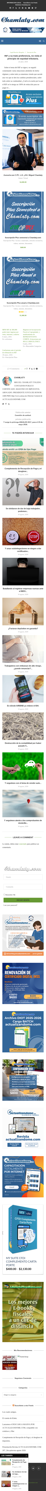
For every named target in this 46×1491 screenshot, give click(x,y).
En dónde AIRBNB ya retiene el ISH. (23, 706)
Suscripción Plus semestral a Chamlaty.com (23, 238)
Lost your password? (10, 905)
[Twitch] (35, 8)
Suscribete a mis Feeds (24, 1405)
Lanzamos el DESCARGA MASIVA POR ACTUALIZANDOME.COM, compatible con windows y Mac (20, 1427)
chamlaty (19, 378)
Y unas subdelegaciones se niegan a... (19, 1484)
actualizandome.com (32, 1482)
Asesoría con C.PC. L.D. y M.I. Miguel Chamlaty (23, 175)
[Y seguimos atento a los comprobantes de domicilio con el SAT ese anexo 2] (23, 803)
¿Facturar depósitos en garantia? (23, 629)
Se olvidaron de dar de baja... (19, 1473)
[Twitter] (16, 8)
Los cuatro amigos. (9, 1412)
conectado (22, 844)
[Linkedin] (25, 8)
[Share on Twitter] (32, 369)
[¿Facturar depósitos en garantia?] (23, 611)
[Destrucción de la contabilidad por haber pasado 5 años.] (23, 726)
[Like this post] (27, 369)
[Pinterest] (22, 8)
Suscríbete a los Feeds (30, 2)
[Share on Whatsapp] (34, 369)
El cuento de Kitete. (9, 1418)
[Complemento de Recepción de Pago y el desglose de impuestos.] (23, 451)
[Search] (43, 41)
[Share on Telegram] (37, 369)
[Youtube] (29, 8)
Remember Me (10, 895)
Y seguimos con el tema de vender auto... (23, 783)
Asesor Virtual (23, 178)
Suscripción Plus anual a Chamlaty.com (23, 303)
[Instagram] (19, 8)
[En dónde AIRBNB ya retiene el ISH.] (23, 689)
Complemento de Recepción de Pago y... (19, 1462)
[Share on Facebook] (29, 369)
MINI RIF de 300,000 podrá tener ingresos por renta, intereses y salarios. (10, 332)
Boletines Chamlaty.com (23, 5)
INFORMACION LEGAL (14, 2)
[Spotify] (32, 8)
